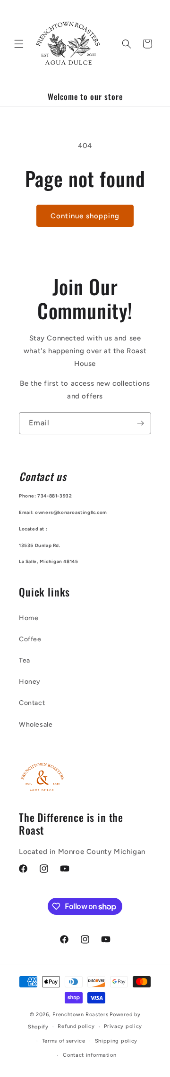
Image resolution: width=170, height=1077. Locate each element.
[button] (18, 43)
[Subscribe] (140, 423)
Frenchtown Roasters (80, 1014)
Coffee (30, 639)
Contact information (89, 1055)
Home (28, 618)
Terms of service (63, 1041)
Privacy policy (123, 1026)
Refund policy (76, 1026)
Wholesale (35, 725)
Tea (24, 660)
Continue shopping (85, 216)
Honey (30, 682)
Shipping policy (116, 1041)
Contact (32, 703)
